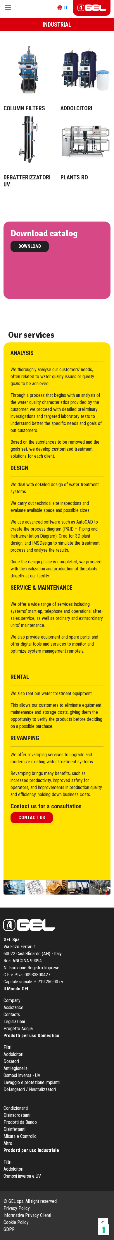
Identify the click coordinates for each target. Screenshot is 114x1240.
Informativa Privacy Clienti (27, 1215)
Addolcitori (13, 1054)
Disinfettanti (14, 1129)
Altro (8, 1143)
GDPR (9, 1229)
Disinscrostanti (17, 1115)
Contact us (31, 817)
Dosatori (11, 1061)
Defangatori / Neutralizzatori (30, 1089)
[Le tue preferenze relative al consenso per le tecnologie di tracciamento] (103, 1229)
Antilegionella (15, 1068)
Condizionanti (16, 1108)
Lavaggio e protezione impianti (32, 1082)
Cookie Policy (16, 1222)
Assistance (13, 1007)
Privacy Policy (17, 1208)
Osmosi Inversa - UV (22, 1075)
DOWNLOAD (29, 246)
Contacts (12, 1014)
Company (12, 1000)
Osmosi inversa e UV (22, 1176)
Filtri (7, 1047)
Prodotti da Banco (20, 1122)
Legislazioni (14, 1021)
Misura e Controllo (20, 1136)
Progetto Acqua (18, 1028)
